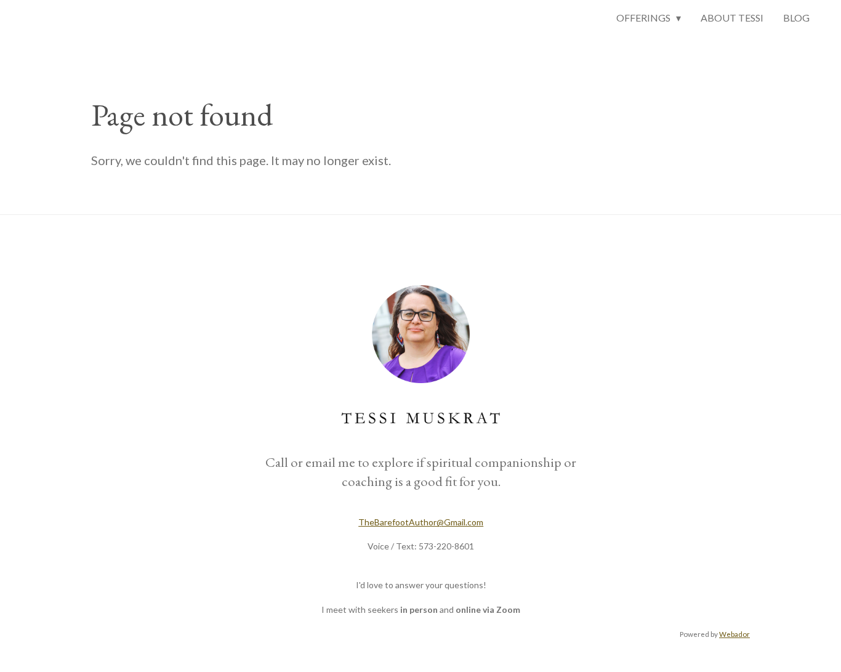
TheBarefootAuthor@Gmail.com (420, 522)
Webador (734, 633)
